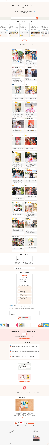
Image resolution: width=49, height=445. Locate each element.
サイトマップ (13, 443)
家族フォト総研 (11, 432)
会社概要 (10, 443)
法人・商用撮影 (11, 431)
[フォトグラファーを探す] (37, 18)
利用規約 (12, 305)
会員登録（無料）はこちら (24, 338)
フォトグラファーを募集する (24, 381)
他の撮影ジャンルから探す (18, 268)
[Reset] (18, 18)
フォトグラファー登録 (12, 430)
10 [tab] (29, 38)
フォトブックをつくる (24, 417)
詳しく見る (24, 260)
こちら (34, 11)
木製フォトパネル (11, 429)
